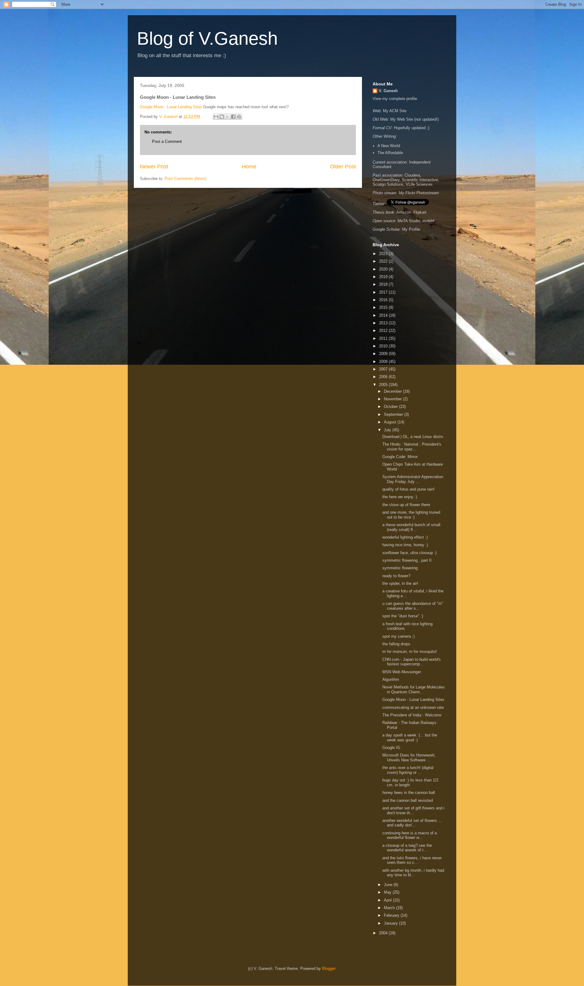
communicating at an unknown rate (413, 707)
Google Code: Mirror (400, 456)
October (391, 406)
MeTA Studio (409, 221)
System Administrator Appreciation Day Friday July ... (412, 479)
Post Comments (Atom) (185, 178)
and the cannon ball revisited (408, 800)
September (394, 414)
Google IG (391, 747)
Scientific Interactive (420, 180)
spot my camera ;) (399, 636)
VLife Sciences (419, 184)
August (391, 422)
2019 (384, 276)
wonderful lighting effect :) (405, 537)
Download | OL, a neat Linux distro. (413, 436)
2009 (384, 353)
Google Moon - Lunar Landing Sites (171, 107)
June (389, 884)
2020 (384, 269)
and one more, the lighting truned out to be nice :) (411, 514)
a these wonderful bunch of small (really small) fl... (411, 527)
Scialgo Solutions (388, 184)
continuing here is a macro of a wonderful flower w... (409, 835)
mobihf (428, 221)
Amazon (403, 212)
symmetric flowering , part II (407, 560)
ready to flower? (397, 576)
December (393, 391)
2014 (384, 315)
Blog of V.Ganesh (207, 38)
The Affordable (390, 152)
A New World (388, 145)
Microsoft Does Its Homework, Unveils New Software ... (409, 757)
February (392, 915)
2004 (384, 933)
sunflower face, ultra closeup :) (410, 552)
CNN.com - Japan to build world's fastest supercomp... (411, 662)
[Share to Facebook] (233, 117)
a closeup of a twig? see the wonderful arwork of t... (407, 848)
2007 (384, 369)
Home (249, 167)
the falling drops (397, 644)
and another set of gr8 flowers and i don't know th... (413, 810)
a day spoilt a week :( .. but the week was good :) (409, 737)
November (393, 399)
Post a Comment (167, 141)
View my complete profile (395, 98)
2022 (384, 261)
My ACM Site (394, 111)
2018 (384, 284)
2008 (384, 361)
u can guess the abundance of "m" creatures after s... (412, 606)
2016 (384, 300)
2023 (384, 253)
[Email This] (216, 117)
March (390, 907)
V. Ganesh (388, 90)
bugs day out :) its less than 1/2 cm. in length (410, 782)
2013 (384, 323)
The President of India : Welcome (411, 715)
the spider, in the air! (400, 583)
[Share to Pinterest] (239, 117)
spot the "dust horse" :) (403, 616)
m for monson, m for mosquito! (410, 651)
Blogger (328, 968)
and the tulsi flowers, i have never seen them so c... (412, 860)
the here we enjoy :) (400, 497)
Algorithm (390, 679)
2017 (384, 292)
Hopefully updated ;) (411, 128)
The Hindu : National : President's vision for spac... (411, 446)
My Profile (411, 229)
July (388, 430)
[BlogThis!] (222, 117)
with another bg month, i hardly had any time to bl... (413, 872)
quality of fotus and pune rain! (408, 489)
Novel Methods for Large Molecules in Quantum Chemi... (413, 689)
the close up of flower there (406, 504)
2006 (384, 376)
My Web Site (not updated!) (414, 119)
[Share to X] (227, 117)
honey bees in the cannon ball (409, 792)
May (388, 892)
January (391, 923)
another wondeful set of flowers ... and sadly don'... (412, 823)
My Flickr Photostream (419, 193)
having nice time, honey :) (405, 545)
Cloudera (412, 175)
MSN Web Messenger (401, 672)
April (388, 900)
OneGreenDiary (386, 180)
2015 (384, 307)
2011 (384, 338)
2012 (384, 330)
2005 (384, 384)
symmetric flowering (400, 568)
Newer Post (154, 167)
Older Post (343, 167)
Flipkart (419, 212)
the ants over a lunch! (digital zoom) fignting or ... (407, 770)
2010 (384, 346)
